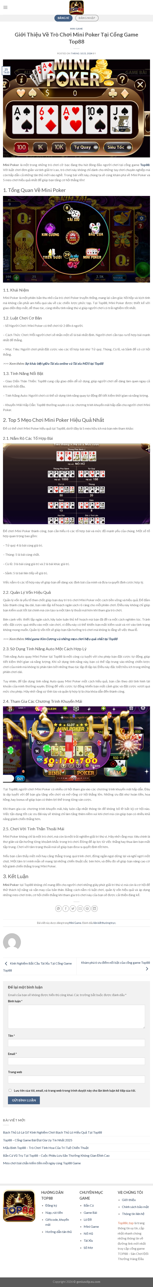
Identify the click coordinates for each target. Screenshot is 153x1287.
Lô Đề (88, 1219)
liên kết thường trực (104, 922)
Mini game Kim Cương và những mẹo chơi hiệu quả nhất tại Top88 (71, 639)
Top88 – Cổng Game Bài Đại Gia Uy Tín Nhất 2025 (37, 1140)
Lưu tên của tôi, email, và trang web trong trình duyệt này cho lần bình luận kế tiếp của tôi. (75, 1090)
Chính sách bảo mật (135, 1207)
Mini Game (76, 28)
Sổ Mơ (88, 1247)
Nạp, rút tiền (54, 1212)
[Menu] (5, 7)
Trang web (15, 1072)
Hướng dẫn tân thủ (58, 1232)
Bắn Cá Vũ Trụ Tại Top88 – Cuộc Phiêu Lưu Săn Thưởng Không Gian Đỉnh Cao (56, 1155)
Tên (11, 1035)
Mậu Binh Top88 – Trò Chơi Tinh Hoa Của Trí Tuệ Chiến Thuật (46, 1148)
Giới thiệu (129, 1200)
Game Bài (90, 1212)
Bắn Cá (89, 1205)
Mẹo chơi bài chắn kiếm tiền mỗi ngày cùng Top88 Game (42, 1163)
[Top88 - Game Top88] (76, 7)
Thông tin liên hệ (133, 1214)
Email (12, 1054)
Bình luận (15, 1001)
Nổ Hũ (88, 1233)
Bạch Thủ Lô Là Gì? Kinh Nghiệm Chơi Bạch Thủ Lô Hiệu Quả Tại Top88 (52, 1132)
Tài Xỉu (88, 1240)
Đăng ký (51, 1205)
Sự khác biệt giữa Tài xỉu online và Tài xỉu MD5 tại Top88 (64, 363)
